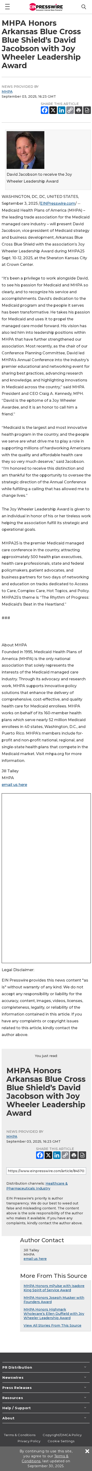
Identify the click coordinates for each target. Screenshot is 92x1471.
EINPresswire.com (57, 203)
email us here (14, 784)
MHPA (7, 91)
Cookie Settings (61, 1441)
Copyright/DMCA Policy (62, 1435)
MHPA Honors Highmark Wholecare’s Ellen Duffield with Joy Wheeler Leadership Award (54, 1313)
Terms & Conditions (20, 1435)
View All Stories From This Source (52, 1325)
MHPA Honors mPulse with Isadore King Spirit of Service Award (54, 1288)
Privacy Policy (29, 1441)
